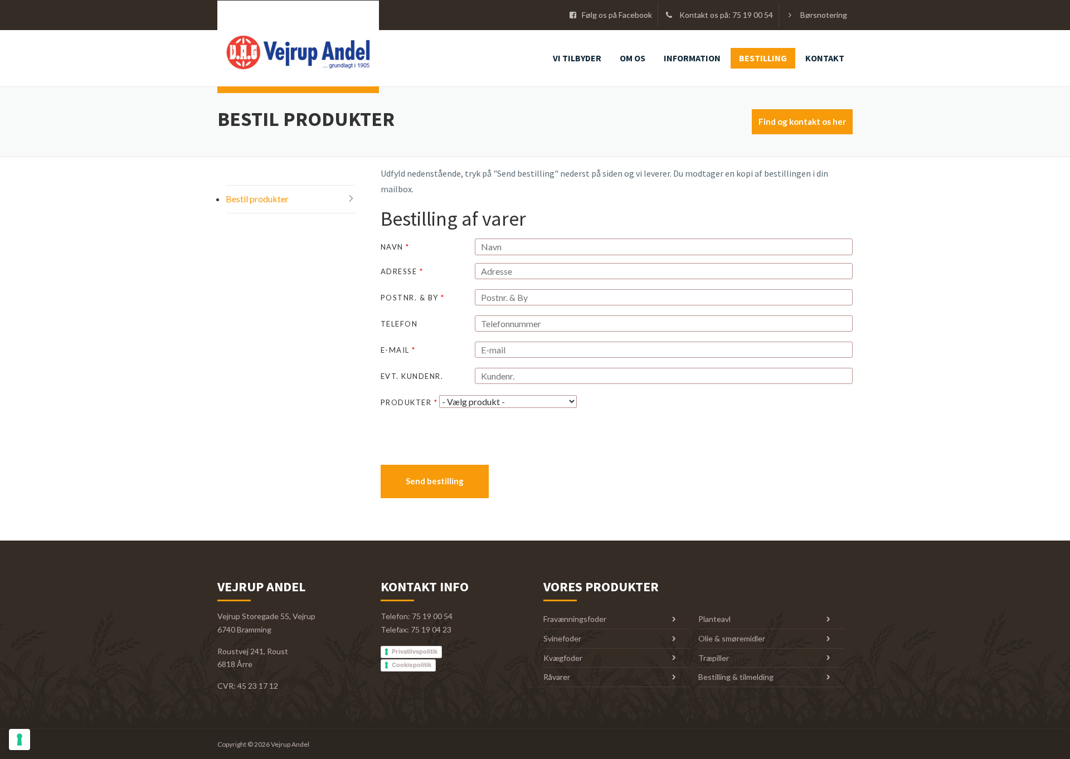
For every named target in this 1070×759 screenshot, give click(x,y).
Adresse (402, 271)
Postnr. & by (413, 297)
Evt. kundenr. (412, 376)
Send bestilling (435, 481)
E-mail (398, 350)
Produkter (409, 402)
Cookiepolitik (411, 665)
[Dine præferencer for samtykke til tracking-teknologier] (19, 739)
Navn (395, 246)
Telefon (399, 323)
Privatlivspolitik (414, 651)
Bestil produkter (257, 198)
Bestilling (763, 58)
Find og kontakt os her (802, 121)
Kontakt (824, 58)
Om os (632, 58)
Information (692, 58)
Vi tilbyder (577, 58)
